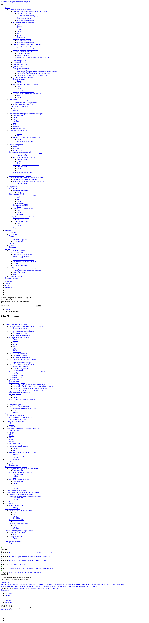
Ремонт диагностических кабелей (24, 269)
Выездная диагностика (17, 250)
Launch (19, 26)
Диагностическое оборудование (20, 9)
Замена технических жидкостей (20, 152)
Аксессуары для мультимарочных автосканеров (33, 70)
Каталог (7, 8)
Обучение (12, 238)
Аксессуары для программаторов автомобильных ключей (37, 72)
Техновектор (17, 150)
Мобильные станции (20, 128)
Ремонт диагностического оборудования (27, 271)
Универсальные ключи (17, 227)
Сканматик (21, 37)
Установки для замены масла (23, 172)
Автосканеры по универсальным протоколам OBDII (31, 57)
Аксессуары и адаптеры (21, 68)
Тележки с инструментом (22, 190)
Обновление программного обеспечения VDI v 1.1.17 (27, 560)
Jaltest (19, 33)
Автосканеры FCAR (20, 61)
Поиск (39, 305)
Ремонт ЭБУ (17, 274)
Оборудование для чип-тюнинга (24, 77)
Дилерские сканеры (24, 13)
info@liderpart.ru (6, 610)
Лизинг (7, 283)
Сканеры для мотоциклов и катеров (25, 50)
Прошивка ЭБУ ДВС (20, 265)
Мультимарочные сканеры (26, 15)
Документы (13, 234)
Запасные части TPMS (20, 205)
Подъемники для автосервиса (19, 130)
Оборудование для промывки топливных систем (26, 177)
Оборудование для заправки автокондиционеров (26, 114)
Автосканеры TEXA (20, 62)
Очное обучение (18, 241)
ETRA (15, 119)
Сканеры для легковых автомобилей (25, 17)
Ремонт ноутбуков (19, 272)
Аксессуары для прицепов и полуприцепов (32, 75)
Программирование (16, 252)
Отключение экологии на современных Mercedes (25, 572)
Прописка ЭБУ (18, 258)
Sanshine (16, 148)
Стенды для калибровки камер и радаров (23, 216)
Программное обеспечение (22, 51)
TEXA (19, 35)
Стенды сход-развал (16, 145)
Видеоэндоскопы (19, 79)
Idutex (19, 31)
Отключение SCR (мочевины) (23, 254)
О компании (13, 232)
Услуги (7, 249)
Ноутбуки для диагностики (18, 106)
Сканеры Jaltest (18, 66)
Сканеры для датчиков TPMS (23, 208)
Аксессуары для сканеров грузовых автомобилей (34, 73)
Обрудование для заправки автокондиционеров (73, 584)
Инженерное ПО (23, 55)
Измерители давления (20, 90)
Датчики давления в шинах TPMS (25, 196)
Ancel (19, 28)
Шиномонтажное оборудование (20, 176)
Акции (11, 236)
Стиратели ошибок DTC (21, 101)
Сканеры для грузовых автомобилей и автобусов (30, 11)
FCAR (19, 30)
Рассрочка (8, 282)
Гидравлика (13, 187)
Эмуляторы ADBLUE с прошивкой (25, 103)
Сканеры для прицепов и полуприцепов (27, 44)
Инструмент (13, 188)
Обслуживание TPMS (16, 194)
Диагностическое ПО (24, 53)
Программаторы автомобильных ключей (27, 93)
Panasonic (16, 112)
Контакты (8, 287)
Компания (8, 230)
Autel (19, 24)
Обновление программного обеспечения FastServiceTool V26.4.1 (31, 553)
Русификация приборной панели (24, 261)
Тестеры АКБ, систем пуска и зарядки (26, 84)
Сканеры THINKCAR (20, 64)
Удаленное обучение (20, 240)
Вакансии (12, 247)
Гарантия (8, 280)
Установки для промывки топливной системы (29, 181)
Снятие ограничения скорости (23, 260)
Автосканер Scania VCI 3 (17, 564)
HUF (18, 199)
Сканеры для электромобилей (23, 92)
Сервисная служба (15, 276)
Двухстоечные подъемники (22, 132)
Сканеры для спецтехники (22, 39)
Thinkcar (16, 126)
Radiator (20, 161)
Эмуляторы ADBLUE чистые (23, 104)
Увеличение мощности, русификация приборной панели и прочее (31, 568)
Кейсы (7, 285)
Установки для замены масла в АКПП (26, 165)
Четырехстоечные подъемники (23, 141)
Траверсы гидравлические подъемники (26, 137)
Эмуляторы (13, 99)
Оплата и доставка (11, 278)
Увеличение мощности (21, 256)
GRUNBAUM (18, 115)
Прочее (15, 263)
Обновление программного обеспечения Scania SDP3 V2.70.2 (30, 557)
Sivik (14, 123)
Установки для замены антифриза (24, 157)
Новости (12, 245)
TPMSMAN (21, 203)
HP (14, 108)
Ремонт (11, 267)
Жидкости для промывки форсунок (25, 179)
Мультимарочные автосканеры (23, 22)
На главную (5, 583)
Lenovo (15, 110)
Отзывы (11, 243)
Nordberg (16, 121)
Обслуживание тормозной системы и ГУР (27, 154)
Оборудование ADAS (20, 221)
